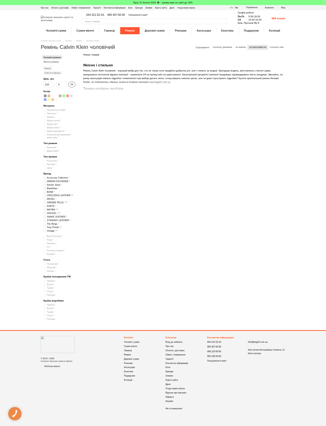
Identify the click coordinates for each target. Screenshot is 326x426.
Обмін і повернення (80, 8)
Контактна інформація (114, 8)
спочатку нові (277, 47)
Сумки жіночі (85, 30)
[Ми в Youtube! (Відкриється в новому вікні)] (217, 7)
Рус (231, 8)
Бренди (139, 8)
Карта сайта (161, 8)
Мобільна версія (52, 366)
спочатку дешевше (222, 47)
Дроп (172, 8)
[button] (323, 3)
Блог (130, 8)
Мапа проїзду (254, 353)
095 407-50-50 (116, 15)
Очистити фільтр (52, 73)
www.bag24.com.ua (159, 82)
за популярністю (257, 47)
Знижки (148, 8)
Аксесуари (204, 30)
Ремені (129, 30)
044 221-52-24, (95, 15)
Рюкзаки (180, 30)
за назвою (241, 47)
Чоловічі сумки (56, 30)
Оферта (170, 397)
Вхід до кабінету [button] (174, 342)
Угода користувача (186, 8)
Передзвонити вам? (138, 15)
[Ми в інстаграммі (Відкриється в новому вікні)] (221, 7)
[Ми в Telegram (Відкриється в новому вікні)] (225, 7)
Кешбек (169, 401)
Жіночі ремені (51, 61)
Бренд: (47, 68)
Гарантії (97, 8)
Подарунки (251, 30)
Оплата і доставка (60, 8)
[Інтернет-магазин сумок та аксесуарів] (58, 344)
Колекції (274, 30)
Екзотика (227, 30)
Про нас (45, 8)
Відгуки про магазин (176, 392)
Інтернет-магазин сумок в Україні (56, 361)
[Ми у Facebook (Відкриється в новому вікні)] (213, 7)
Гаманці (109, 30)
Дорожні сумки (155, 30)
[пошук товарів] (224, 21)
